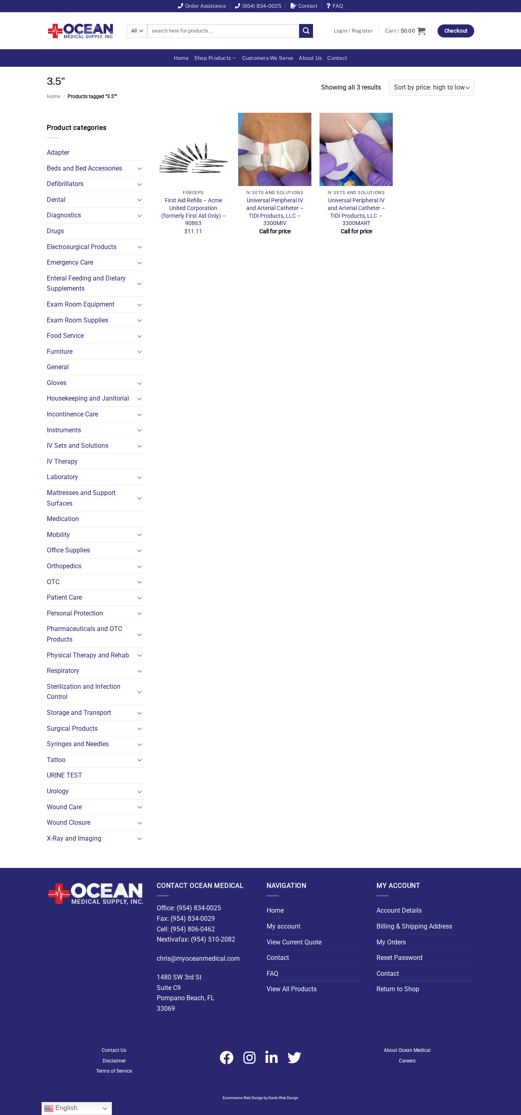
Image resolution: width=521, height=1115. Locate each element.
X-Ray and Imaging (74, 838)
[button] (353, 31)
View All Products (292, 989)
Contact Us (114, 1050)
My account (283, 926)
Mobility (58, 535)
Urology (58, 791)
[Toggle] (139, 168)
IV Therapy (62, 461)
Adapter (58, 152)
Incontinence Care (72, 414)
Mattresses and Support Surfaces (81, 498)
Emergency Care (70, 262)
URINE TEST (64, 775)
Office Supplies (68, 550)
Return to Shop (398, 989)
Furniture (59, 351)
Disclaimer (114, 1061)
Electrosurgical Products (81, 247)
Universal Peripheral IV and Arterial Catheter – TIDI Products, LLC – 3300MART (356, 212)
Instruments (64, 430)
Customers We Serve (267, 58)
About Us (310, 58)
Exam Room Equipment (80, 304)
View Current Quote (294, 942)
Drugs (55, 231)
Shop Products (212, 58)
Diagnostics (64, 215)
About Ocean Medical (407, 1050)
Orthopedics (64, 566)
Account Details (399, 910)
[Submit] (306, 31)
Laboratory (62, 477)
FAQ (338, 6)
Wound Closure (68, 822)
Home (181, 58)
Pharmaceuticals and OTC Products (84, 634)
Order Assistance (205, 6)
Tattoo (56, 760)
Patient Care (64, 597)
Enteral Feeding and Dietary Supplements (86, 283)
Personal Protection (75, 613)
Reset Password (399, 958)
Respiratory (63, 671)
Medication (63, 519)
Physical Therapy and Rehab (88, 655)
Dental (56, 200)
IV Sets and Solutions (77, 445)
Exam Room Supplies (77, 320)
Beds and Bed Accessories (84, 168)
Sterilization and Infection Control (83, 692)
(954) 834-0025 (261, 6)
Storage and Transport (79, 712)
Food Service (65, 336)
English (65, 1107)
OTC (53, 582)
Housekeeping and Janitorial (88, 398)
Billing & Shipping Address (414, 926)
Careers (407, 1061)
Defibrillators (65, 184)
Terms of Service (114, 1071)
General (58, 367)
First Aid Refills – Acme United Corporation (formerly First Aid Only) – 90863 (193, 212)
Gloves (56, 383)
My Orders (391, 942)
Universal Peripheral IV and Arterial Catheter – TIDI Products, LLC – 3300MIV (275, 212)
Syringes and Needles (78, 744)
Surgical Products (72, 728)
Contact (307, 6)
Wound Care (64, 807)
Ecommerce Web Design (243, 1098)
